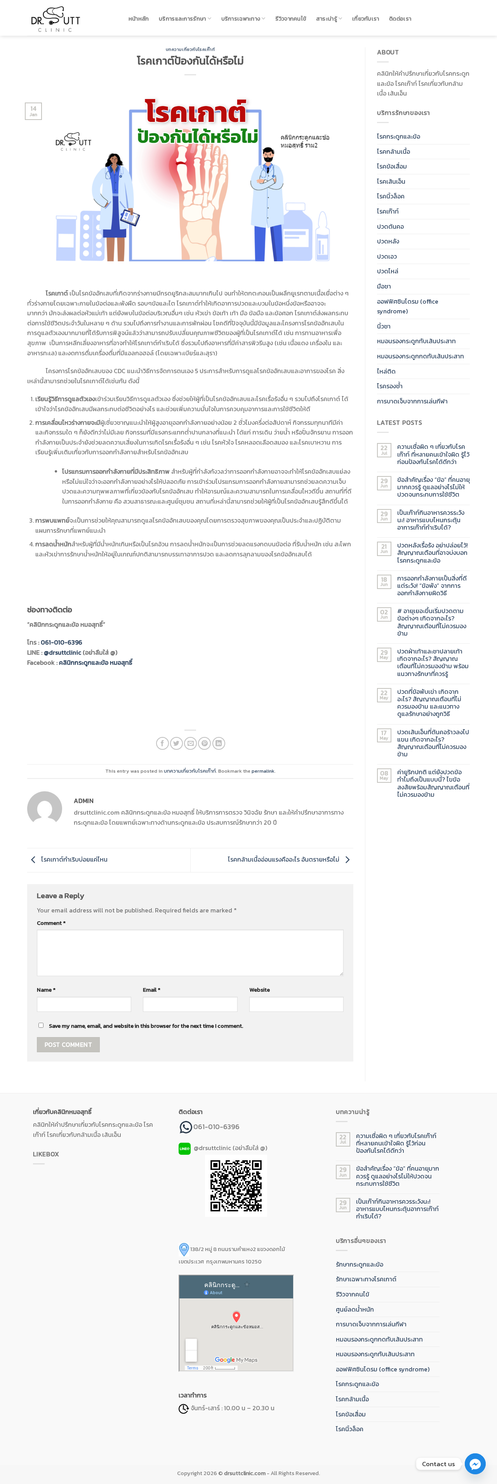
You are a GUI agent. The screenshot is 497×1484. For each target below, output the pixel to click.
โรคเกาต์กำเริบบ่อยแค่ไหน (74, 859)
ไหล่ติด (386, 371)
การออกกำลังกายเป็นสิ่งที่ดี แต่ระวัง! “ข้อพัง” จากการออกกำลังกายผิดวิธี (432, 586)
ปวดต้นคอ (390, 226)
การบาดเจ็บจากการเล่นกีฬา (412, 401)
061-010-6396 (61, 642)
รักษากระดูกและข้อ (359, 1264)
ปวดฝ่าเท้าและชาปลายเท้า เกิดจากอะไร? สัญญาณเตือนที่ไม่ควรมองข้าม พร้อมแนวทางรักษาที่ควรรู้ (433, 663)
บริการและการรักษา (182, 18)
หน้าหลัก (139, 18)
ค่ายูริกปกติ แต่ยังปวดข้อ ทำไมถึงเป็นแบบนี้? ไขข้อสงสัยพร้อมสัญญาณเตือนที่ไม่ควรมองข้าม (433, 783)
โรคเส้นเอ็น (391, 181)
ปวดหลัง (388, 241)
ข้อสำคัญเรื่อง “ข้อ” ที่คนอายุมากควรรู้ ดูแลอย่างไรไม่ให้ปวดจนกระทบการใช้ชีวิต (433, 487)
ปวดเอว (387, 256)
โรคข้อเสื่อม (392, 166)
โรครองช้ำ (390, 386)
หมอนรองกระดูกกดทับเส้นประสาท (420, 356)
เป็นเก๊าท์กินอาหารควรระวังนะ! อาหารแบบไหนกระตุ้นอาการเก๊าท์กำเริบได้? (430, 520)
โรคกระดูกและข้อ (398, 136)
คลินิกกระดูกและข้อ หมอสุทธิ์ (95, 662)
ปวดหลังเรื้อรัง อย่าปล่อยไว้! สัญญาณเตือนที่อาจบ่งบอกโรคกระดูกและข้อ (432, 553)
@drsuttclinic (62, 652)
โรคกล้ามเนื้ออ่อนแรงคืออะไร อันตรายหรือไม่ (284, 859)
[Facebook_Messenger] (475, 1463)
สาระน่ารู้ (326, 18)
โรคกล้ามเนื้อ (393, 151)
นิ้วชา (384, 326)
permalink (263, 771)
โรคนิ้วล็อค (391, 196)
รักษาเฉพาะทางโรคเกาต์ (366, 1279)
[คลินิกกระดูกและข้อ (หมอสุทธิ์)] (69, 18)
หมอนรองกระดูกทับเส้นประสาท (416, 341)
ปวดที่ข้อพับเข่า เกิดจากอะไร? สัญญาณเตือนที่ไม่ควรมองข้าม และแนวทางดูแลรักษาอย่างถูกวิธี (429, 703)
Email (151, 989)
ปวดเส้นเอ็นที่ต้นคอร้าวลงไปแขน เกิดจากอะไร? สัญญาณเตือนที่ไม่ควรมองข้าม (433, 743)
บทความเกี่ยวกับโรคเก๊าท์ (190, 49)
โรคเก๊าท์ (388, 211)
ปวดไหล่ (387, 271)
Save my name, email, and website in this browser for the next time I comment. (146, 1026)
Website (259, 989)
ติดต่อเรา (400, 18)
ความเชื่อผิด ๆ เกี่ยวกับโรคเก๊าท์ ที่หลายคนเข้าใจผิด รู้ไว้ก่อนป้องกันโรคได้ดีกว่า (433, 454)
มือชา (384, 286)
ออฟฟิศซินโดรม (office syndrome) (407, 306)
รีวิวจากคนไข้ (290, 18)
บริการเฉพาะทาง (241, 18)
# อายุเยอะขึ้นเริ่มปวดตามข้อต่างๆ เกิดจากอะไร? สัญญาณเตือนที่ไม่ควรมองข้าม (431, 622)
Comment (51, 923)
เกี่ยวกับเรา (365, 18)
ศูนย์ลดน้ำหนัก (355, 1309)
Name (46, 989)
